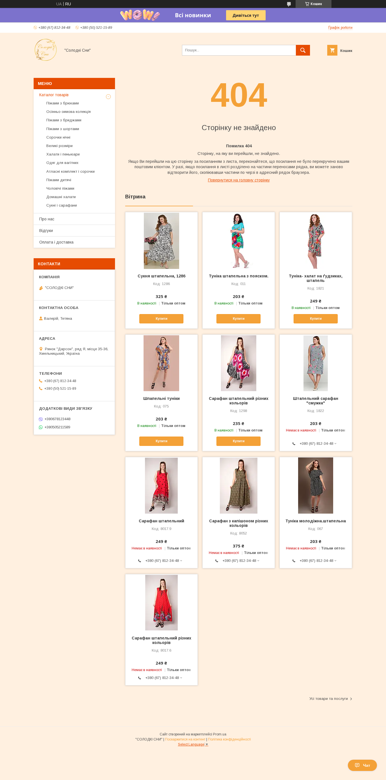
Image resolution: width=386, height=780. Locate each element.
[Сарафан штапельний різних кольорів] (239, 363)
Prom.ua (219, 734)
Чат (366, 765)
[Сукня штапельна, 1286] (161, 240)
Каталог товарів (54, 95)
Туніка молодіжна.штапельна (315, 521)
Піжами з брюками (62, 103)
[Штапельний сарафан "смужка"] (316, 363)
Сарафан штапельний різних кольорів (238, 400)
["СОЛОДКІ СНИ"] (46, 60)
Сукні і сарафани (61, 205)
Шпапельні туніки (161, 398)
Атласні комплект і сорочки (70, 171)
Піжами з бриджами (63, 120)
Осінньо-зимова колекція (68, 111)
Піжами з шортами (62, 129)
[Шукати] (303, 50)
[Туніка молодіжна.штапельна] (316, 485)
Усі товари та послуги (328, 698)
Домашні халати (61, 197)
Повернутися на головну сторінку (239, 180)
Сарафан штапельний (161, 521)
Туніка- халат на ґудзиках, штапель (315, 278)
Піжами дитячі (58, 180)
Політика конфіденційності (229, 739)
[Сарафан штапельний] (161, 485)
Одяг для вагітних (62, 163)
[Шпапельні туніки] (161, 363)
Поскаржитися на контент (185, 739)
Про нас (46, 219)
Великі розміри (59, 146)
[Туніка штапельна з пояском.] (239, 240)
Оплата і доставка (56, 242)
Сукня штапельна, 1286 (161, 276)
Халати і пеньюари (63, 154)
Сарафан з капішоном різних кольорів (238, 523)
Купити (161, 319)
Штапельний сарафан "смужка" (315, 400)
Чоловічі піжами (60, 188)
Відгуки (46, 230)
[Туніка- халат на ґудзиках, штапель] (316, 240)
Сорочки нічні (58, 137)
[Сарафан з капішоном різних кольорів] (239, 485)
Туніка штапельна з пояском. (238, 276)
